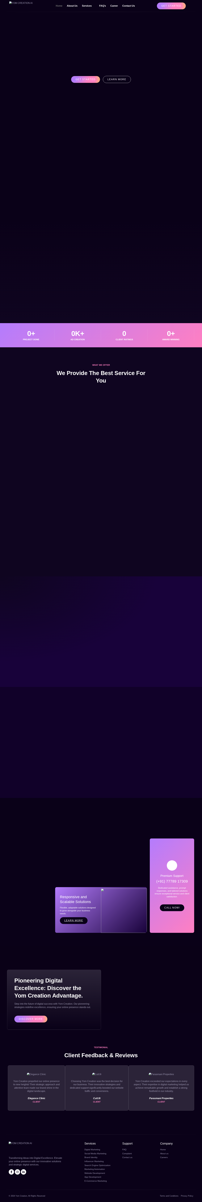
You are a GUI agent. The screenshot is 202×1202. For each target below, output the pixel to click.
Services (87, 6)
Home (59, 6)
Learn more (73, 920)
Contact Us (128, 6)
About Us (72, 6)
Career (114, 6)
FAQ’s (102, 6)
